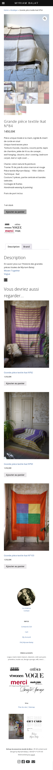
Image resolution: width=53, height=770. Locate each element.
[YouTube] (28, 762)
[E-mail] (33, 762)
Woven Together (12, 270)
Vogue (7, 273)
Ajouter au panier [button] (15, 383)
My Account (26, 637)
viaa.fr (33, 755)
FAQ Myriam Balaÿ (26, 642)
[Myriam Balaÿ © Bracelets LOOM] (13, 230)
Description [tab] (14, 246)
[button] (45, 18)
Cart (26, 632)
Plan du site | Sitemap (26, 707)
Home (6, 10)
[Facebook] (23, 762)
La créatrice (26, 608)
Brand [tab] (26, 246)
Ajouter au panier (15, 211)
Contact (26, 611)
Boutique (14, 10)
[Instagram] (19, 762)
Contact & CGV (26, 627)
